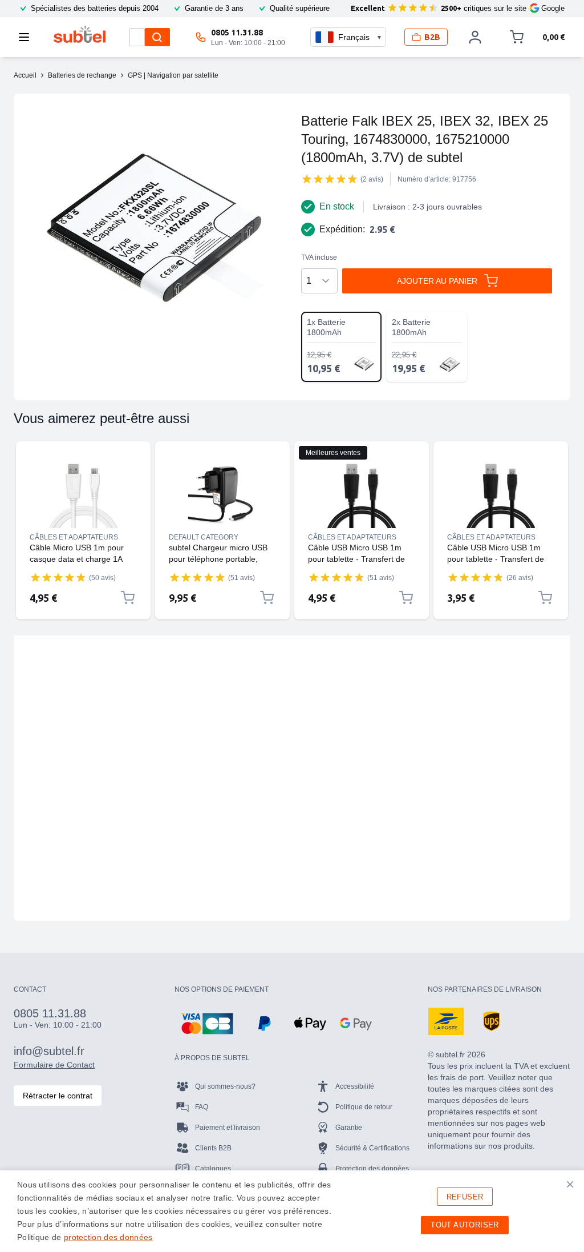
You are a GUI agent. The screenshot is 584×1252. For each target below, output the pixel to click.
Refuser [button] (465, 1197)
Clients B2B (213, 1148)
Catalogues (213, 1169)
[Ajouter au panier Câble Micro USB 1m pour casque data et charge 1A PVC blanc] (128, 597)
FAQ (201, 1107)
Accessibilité (354, 1086)
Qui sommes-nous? (225, 1086)
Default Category (203, 537)
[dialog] (292, 1211)
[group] (329, 178)
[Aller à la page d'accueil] (80, 34)
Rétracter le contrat (57, 1095)
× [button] (570, 1184)
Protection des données (372, 1169)
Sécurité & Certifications (372, 1148)
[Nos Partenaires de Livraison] (446, 1021)
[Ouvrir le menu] (27, 37)
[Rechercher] (157, 37)
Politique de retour (363, 1107)
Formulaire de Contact (54, 1064)
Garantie (348, 1128)
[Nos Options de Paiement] (207, 1023)
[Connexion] (475, 37)
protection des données (108, 1237)
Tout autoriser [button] (465, 1225)
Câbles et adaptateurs (74, 537)
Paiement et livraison (227, 1128)
